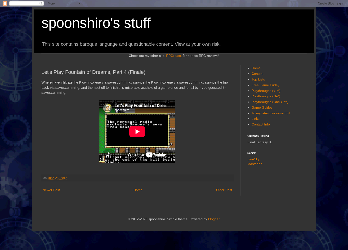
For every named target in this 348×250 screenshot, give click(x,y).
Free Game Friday (265, 85)
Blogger (213, 219)
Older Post (224, 190)
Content (257, 74)
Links (255, 119)
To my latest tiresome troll (271, 113)
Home (138, 190)
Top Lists (258, 79)
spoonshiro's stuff (96, 23)
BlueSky (253, 159)
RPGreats (173, 56)
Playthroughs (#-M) (266, 91)
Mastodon (254, 164)
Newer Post (51, 190)
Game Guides (262, 107)
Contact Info (261, 124)
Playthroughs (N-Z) (266, 96)
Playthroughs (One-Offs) (270, 102)
